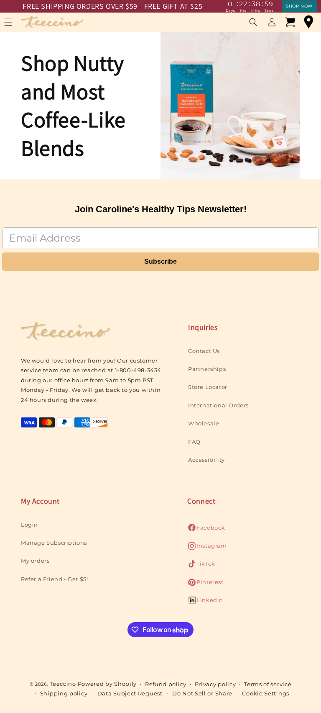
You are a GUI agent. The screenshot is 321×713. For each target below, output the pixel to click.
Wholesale (203, 423)
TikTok (201, 565)
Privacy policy (215, 684)
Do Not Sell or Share (202, 693)
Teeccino (63, 683)
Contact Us (204, 350)
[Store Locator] (308, 22)
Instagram (207, 547)
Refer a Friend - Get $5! (54, 579)
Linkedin (205, 602)
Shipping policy (64, 693)
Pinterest (205, 584)
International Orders (218, 405)
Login (29, 524)
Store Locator (207, 387)
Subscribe (160, 261)
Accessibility (206, 459)
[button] (253, 22)
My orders (35, 560)
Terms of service (267, 684)
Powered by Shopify (107, 683)
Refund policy (165, 684)
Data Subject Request (130, 693)
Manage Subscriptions (54, 542)
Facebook (206, 529)
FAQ (194, 441)
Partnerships (207, 369)
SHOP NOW (299, 6)
